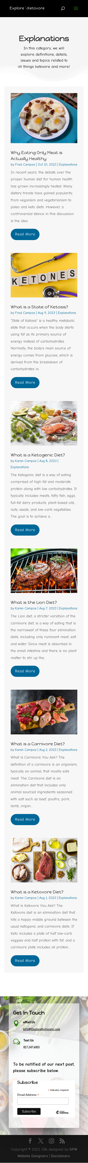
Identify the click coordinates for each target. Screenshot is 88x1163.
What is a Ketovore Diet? (37, 891)
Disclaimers (60, 1156)
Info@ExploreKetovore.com (41, 1029)
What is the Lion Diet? (34, 602)
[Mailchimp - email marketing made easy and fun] (62, 1115)
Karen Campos (26, 461)
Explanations (68, 164)
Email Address (28, 1095)
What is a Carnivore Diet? (38, 743)
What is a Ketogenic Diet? (38, 454)
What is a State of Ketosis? (39, 306)
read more (25, 234)
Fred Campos (25, 164)
